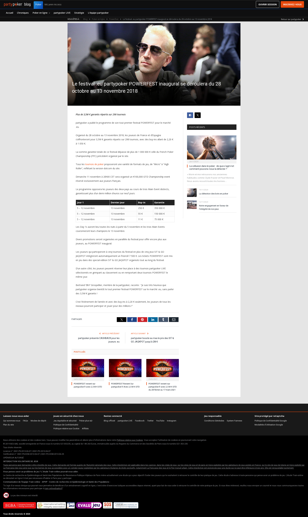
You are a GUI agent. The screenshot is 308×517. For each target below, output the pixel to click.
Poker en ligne (40, 12)
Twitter (150, 420)
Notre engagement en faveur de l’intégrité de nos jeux (213, 207)
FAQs (25, 420)
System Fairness (234, 420)
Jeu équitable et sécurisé (65, 420)
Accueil (9, 12)
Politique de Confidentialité (65, 424)
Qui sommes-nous (11, 420)
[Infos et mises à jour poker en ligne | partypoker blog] (17, 4)
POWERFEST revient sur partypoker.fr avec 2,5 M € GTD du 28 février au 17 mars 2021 (163, 387)
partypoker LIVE (62, 12)
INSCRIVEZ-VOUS (292, 4)
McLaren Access (52, 4)
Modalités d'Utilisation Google (269, 424)
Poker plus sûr (85, 420)
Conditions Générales (214, 420)
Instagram (171, 420)
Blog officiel (109, 420)
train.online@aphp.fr (53, 488)
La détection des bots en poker (213, 193)
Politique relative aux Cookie (66, 428)
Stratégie (79, 12)
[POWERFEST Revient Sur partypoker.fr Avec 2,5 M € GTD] (125, 369)
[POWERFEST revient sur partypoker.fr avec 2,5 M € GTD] (88, 369)
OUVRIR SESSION (267, 4)
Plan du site (8, 424)
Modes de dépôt (38, 420)
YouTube (160, 420)
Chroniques (23, 12)
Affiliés (85, 428)
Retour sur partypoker (291, 19)
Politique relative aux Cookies (130, 440)
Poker (38, 4)
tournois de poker (94, 164)
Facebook (140, 420)
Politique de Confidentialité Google (271, 420)
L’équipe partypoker (98, 12)
